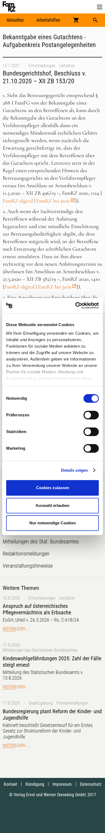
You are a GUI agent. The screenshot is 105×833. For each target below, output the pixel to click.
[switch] (91, 415)
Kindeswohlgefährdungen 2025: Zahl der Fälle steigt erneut (52, 661)
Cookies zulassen (52, 487)
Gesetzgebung (41, 703)
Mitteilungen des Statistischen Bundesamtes (40, 650)
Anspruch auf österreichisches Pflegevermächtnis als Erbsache (37, 609)
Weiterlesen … (15, 628)
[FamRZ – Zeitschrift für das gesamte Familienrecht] (9, 6)
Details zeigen (74, 470)
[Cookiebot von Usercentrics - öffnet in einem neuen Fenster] (75, 305)
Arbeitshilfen (48, 20)
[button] (99, 7)
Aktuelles (15, 20)
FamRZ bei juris (53, 201)
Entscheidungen (42, 65)
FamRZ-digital (18, 201)
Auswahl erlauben (52, 505)
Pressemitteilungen (73, 703)
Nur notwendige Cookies (52, 523)
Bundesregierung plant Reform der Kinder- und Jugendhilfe (52, 714)
